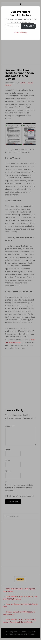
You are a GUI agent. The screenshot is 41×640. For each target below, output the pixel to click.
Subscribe (29, 26)
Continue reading (20, 32)
